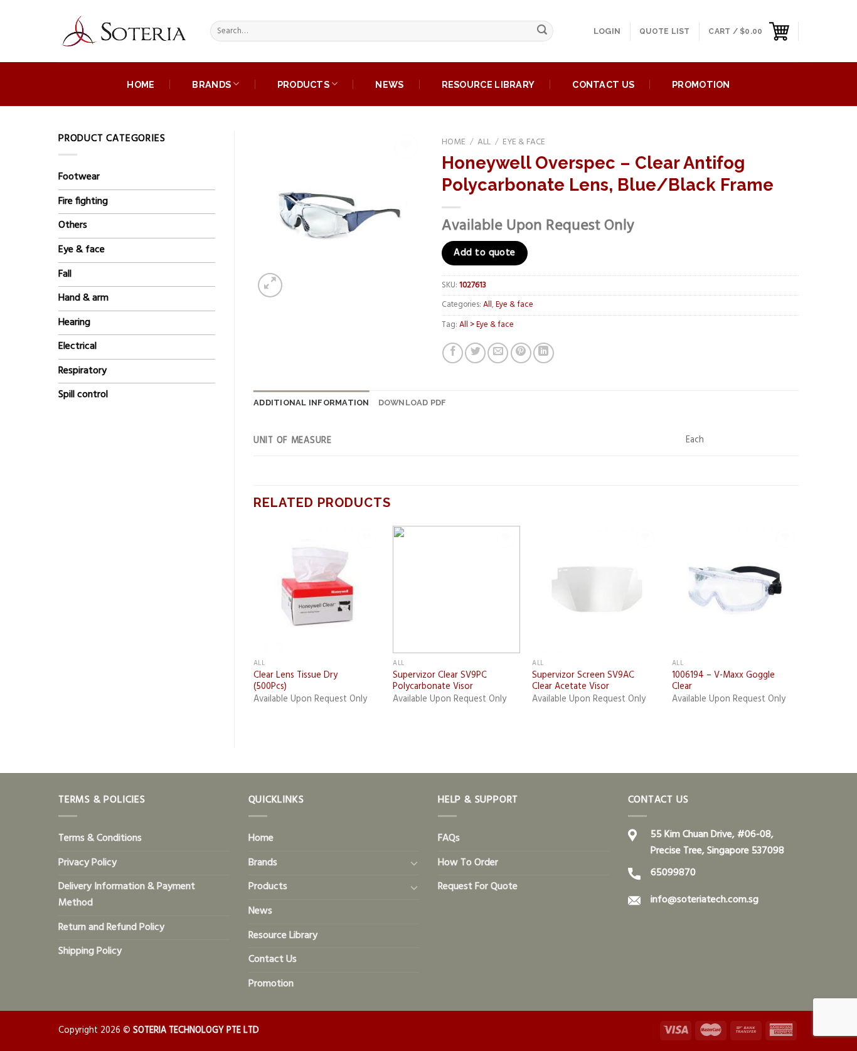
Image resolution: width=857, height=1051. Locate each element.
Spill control (83, 395)
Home (140, 84)
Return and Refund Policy (111, 927)
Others (72, 225)
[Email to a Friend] (497, 353)
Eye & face (81, 250)
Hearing (74, 322)
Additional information (311, 402)
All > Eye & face (486, 324)
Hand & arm (83, 298)
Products (303, 84)
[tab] (311, 402)
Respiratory (82, 371)
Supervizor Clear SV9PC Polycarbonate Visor (440, 681)
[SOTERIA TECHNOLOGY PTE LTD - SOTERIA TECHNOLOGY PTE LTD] (124, 31)
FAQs (449, 838)
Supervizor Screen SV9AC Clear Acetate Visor (583, 681)
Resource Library (488, 84)
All (484, 142)
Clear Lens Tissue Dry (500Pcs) (295, 681)
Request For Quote (478, 886)
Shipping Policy (90, 951)
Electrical (77, 346)
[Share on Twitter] (475, 353)
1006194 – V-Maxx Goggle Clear (723, 681)
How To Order (468, 863)
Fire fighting (83, 201)
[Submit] (542, 31)
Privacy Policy (87, 863)
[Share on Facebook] (452, 353)
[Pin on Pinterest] (521, 353)
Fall (65, 274)
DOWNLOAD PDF (412, 402)
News (389, 84)
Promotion (701, 84)
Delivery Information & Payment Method (126, 894)
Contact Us (603, 84)
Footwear (79, 177)
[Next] (798, 626)
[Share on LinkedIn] (543, 353)
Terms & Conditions (100, 838)
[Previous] (254, 626)
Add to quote (485, 252)
